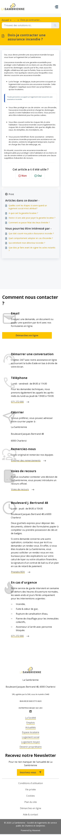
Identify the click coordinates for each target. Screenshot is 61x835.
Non (24, 175)
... (14, 19)
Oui (39, 175)
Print (11, 194)
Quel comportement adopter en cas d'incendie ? (31, 238)
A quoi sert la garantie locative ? (23, 213)
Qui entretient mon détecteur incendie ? (27, 242)
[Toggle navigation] (56, 6)
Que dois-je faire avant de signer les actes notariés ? (32, 249)
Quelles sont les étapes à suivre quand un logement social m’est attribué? (28, 207)
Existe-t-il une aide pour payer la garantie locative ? (32, 217)
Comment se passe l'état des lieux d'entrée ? (29, 222)
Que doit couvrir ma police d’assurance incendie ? (31, 233)
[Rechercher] (55, 25)
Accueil (5, 19)
